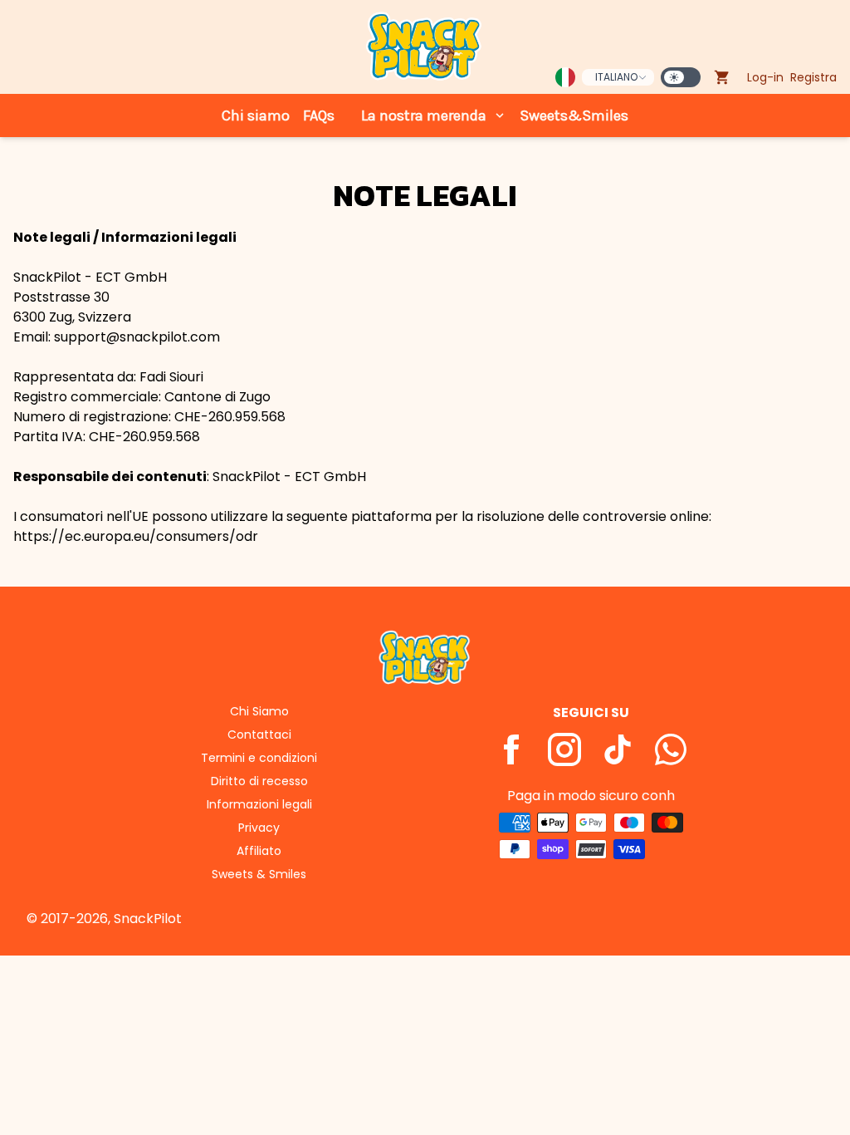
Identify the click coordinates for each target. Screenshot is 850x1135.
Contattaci (259, 734)
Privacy (259, 827)
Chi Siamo (259, 711)
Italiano (616, 77)
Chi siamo (256, 115)
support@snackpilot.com (137, 336)
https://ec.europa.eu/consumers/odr (135, 536)
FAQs (319, 115)
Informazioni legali (259, 804)
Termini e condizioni (259, 757)
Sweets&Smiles (574, 115)
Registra (813, 77)
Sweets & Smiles (259, 874)
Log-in (765, 77)
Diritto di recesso (259, 781)
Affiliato (259, 851)
